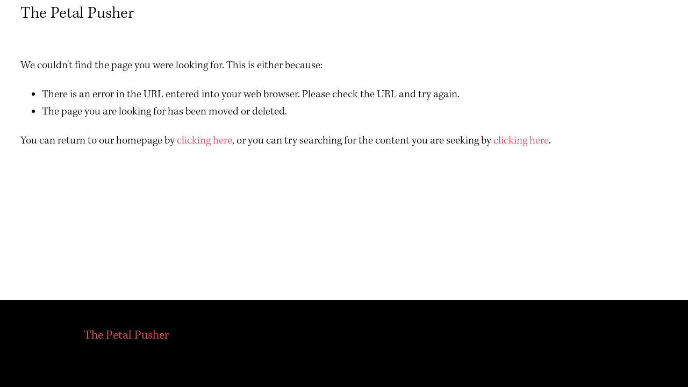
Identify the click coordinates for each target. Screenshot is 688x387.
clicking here (204, 140)
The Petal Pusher (77, 13)
